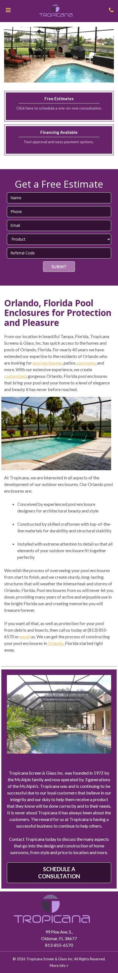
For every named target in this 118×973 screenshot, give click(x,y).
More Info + (59, 965)
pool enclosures (47, 362)
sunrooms (86, 362)
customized (15, 376)
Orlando (55, 643)
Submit (59, 266)
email (25, 636)
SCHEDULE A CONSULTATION (59, 873)
